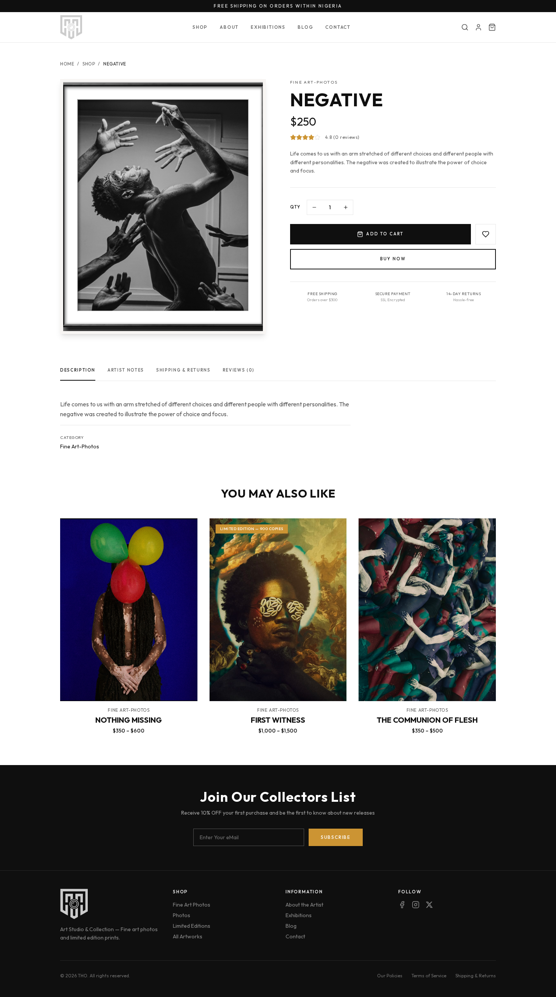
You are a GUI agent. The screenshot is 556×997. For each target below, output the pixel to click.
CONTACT (338, 27)
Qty (295, 207)
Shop (88, 64)
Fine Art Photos (191, 904)
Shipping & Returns (475, 975)
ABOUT (229, 27)
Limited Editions (191, 925)
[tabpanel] (205, 417)
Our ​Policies (389, 975)
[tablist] (278, 373)
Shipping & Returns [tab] (183, 370)
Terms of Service (429, 975)
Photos (181, 915)
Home (67, 64)
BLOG (305, 27)
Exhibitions (299, 915)
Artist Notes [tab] (125, 370)
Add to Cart (385, 233)
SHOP (200, 27)
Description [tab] (77, 370)
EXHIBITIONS (268, 27)
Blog (291, 925)
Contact (295, 936)
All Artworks (187, 936)
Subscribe (336, 837)
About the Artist (304, 904)
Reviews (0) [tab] (239, 370)
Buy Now (393, 258)
